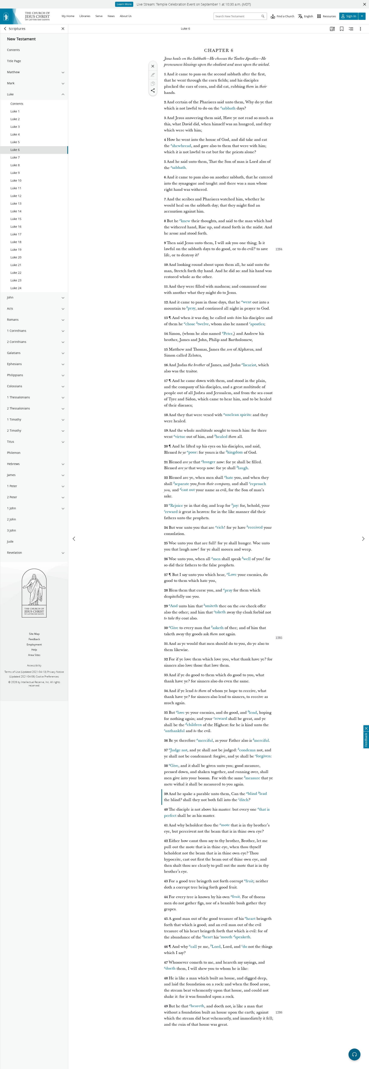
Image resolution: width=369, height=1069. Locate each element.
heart (250, 918)
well (247, 559)
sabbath (229, 108)
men (217, 559)
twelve (203, 324)
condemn (247, 750)
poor (192, 452)
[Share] (152, 90)
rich (220, 527)
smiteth (211, 606)
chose (190, 324)
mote (225, 825)
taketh (220, 612)
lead (263, 794)
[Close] (152, 66)
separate (182, 483)
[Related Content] (351, 28)
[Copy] (152, 83)
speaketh (242, 937)
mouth (226, 937)
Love (232, 574)
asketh (218, 628)
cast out (188, 490)
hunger (209, 462)
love (180, 712)
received (255, 527)
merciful (205, 740)
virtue (180, 436)
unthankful (175, 731)
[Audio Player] (354, 1054)
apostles (257, 324)
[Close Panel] (63, 28)
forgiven (263, 756)
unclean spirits (237, 415)
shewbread (181, 146)
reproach (258, 483)
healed (221, 436)
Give (174, 628)
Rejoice (176, 505)
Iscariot (249, 365)
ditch (243, 799)
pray (191, 308)
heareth (197, 1006)
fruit (249, 881)
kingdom (235, 452)
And (174, 606)
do (245, 946)
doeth (170, 968)
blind (252, 794)
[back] (5, 28)
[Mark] (152, 74)
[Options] (360, 28)
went (247, 302)
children (194, 725)
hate (229, 477)
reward (171, 511)
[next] (363, 538)
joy (235, 505)
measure (252, 778)
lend (253, 712)
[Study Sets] (332, 28)
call (193, 946)
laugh (243, 468)
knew (185, 221)
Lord (216, 946)
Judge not (178, 750)
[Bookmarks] (341, 28)
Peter (228, 333)
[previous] (74, 538)
